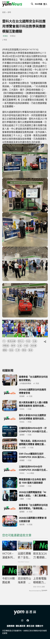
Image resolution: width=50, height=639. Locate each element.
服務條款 (11, 625)
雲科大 (21, 341)
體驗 (5, 350)
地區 (11, 350)
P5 (4, 341)
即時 (9, 12)
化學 (18, 350)
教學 (13, 345)
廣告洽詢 (30, 625)
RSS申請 (38, 4)
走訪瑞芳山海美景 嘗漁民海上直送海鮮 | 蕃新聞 (24, 580)
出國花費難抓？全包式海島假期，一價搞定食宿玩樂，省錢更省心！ (24, 556)
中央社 (5, 36)
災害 (20, 345)
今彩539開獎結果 (8, 580)
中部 (26, 345)
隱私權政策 (20, 625)
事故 (30, 350)
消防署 (33, 345)
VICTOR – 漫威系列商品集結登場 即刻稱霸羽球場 (8, 556)
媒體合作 (39, 625)
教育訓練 (11, 341)
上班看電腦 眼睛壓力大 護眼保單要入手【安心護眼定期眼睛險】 (39, 580)
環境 (24, 350)
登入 (45, 4)
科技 (28, 341)
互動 (35, 341)
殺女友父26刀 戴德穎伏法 (40, 556)
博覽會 (6, 345)
